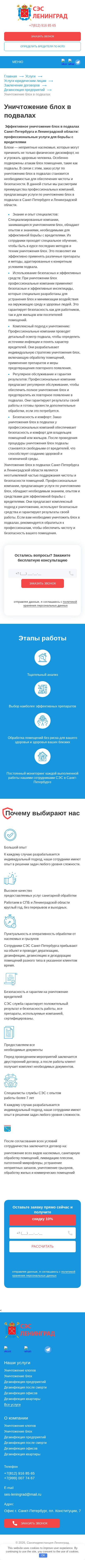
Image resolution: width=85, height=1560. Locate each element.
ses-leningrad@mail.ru (22, 1494)
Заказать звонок (42, 36)
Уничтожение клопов (20, 1370)
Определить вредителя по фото (42, 46)
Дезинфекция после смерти (25, 1387)
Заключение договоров (22, 85)
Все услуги (12, 1404)
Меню (17, 62)
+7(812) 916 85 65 (42, 25)
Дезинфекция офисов (21, 1393)
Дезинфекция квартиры (22, 1399)
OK (43, 1555)
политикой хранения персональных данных (50, 603)
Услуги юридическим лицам (25, 81)
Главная (10, 76)
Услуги (30, 76)
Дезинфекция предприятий (25, 1382)
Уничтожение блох (18, 1376)
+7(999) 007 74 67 (19, 1478)
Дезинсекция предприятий (24, 90)
